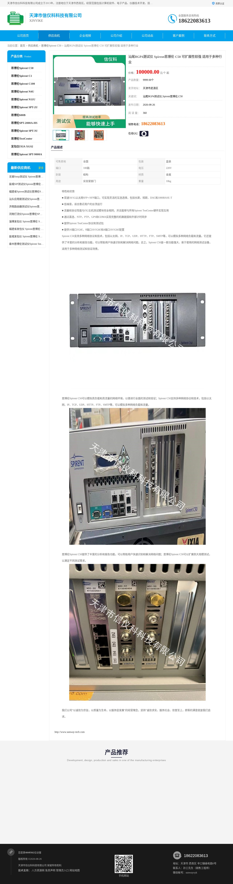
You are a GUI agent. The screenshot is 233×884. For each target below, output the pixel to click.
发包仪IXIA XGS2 (22, 146)
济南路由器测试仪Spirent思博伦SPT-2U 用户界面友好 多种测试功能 (26, 206)
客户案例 (178, 35)
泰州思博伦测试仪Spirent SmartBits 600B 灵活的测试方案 (26, 244)
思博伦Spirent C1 (21, 75)
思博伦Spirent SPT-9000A (26, 154)
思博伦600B (18, 115)
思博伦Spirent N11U (23, 99)
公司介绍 (116, 35)
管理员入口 (62, 870)
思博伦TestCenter (21, 138)
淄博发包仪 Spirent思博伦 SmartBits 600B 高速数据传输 (26, 221)
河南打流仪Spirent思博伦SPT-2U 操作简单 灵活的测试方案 (26, 214)
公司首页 (23, 35)
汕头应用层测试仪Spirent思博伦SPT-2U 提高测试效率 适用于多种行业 (26, 199)
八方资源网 (38, 870)
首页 (22, 45)
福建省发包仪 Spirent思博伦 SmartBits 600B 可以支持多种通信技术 (26, 229)
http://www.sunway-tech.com (70, 732)
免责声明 (50, 870)
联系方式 (210, 35)
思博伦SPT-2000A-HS (24, 122)
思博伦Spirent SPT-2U (24, 107)
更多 (41, 168)
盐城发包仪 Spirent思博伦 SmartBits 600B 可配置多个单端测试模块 (26, 236)
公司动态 (147, 35)
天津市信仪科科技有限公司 (32, 865)
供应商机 (54, 35)
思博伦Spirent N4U (22, 91)
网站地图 (75, 870)
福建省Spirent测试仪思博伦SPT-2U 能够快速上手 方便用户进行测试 (26, 191)
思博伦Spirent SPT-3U (24, 130)
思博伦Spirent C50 (51, 45)
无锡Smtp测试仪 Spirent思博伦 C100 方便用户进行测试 (26, 176)
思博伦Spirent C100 (23, 83)
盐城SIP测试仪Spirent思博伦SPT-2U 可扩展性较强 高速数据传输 (26, 184)
